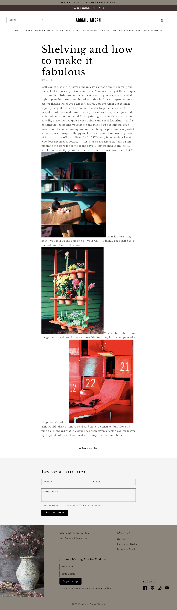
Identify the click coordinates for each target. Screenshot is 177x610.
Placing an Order (127, 544)
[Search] (43, 20)
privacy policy (103, 588)
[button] (18, 31)
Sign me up (70, 581)
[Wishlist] (156, 20)
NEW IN (18, 31)
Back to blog (90, 448)
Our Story (123, 539)
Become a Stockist (127, 549)
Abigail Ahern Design (93, 604)
